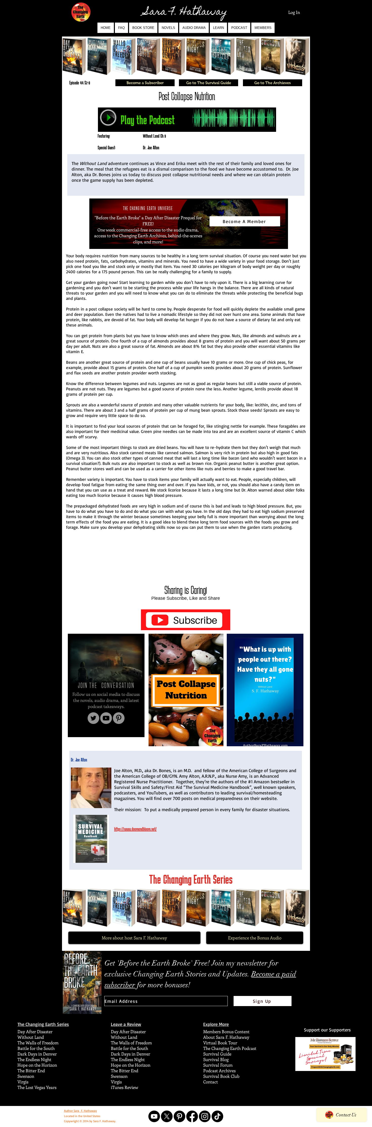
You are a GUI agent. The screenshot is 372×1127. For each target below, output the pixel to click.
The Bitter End (31, 1070)
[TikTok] (217, 1116)
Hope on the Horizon (37, 1065)
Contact (210, 1081)
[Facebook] (192, 1116)
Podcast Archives (219, 1070)
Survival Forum (218, 1065)
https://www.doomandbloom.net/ (135, 828)
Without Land (30, 1037)
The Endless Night (34, 1059)
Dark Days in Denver (37, 1054)
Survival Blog (216, 1059)
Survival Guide (217, 1054)
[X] (167, 1116)
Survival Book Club (221, 1076)
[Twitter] (93, 718)
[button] (168, 28)
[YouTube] (106, 718)
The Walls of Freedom (37, 1042)
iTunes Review (124, 1087)
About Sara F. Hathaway (226, 1037)
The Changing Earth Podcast (229, 1048)
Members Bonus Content (226, 1031)
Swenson (25, 1076)
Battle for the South (36, 1048)
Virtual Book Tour (220, 1042)
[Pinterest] (119, 718)
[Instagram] (205, 1116)
